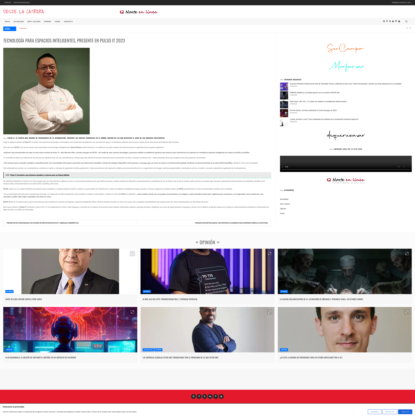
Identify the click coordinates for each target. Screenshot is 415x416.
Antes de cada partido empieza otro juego (23, 321)
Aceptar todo (405, 412)
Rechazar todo (389, 412)
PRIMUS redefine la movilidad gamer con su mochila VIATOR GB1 (315, 126)
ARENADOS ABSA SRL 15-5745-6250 (348, 182)
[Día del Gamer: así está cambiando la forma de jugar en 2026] (284, 146)
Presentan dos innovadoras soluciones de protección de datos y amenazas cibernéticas (43, 223)
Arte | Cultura (33, 21)
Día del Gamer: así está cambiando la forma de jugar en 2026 (45, 28)
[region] (207, 410)
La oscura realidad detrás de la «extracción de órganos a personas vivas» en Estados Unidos (321, 321)
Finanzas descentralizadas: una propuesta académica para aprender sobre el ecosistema (231, 223)
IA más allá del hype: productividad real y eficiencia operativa (170, 321)
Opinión (47, 21)
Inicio (7, 21)
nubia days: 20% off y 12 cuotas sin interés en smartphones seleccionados (318, 134)
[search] (406, 21)
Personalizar (374, 412)
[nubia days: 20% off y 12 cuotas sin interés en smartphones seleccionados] (284, 137)
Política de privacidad (22, 2)
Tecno (57, 21)
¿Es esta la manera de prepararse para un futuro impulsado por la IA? (311, 380)
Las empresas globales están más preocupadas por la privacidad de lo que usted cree (181, 380)
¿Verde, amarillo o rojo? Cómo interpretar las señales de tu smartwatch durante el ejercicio (324, 152)
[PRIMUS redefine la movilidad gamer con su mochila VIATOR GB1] (284, 128)
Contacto (7, 2)
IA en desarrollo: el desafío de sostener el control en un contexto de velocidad (40, 380)
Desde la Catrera (23, 11)
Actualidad (19, 21)
